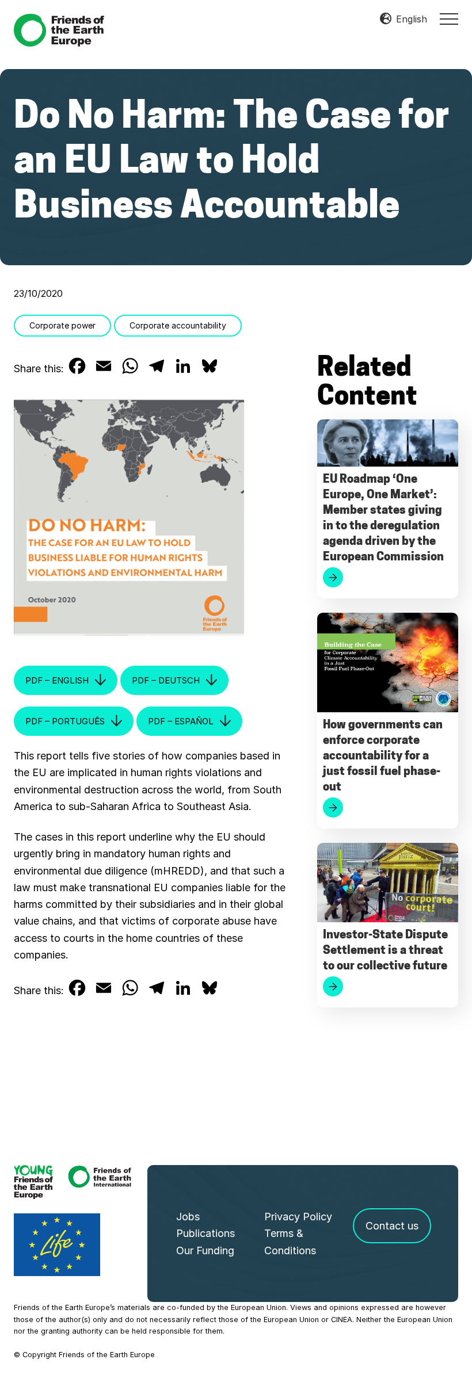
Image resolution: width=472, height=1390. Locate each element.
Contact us (392, 1226)
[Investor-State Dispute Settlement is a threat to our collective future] (387, 885)
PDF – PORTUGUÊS (65, 721)
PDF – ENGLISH (57, 680)
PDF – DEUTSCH (166, 680)
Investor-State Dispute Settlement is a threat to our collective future (385, 951)
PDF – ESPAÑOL (181, 721)
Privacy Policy (298, 1216)
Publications (205, 1233)
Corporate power (62, 325)
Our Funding (205, 1250)
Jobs (188, 1216)
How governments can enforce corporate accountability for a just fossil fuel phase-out (383, 756)
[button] (449, 19)
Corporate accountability (178, 325)
